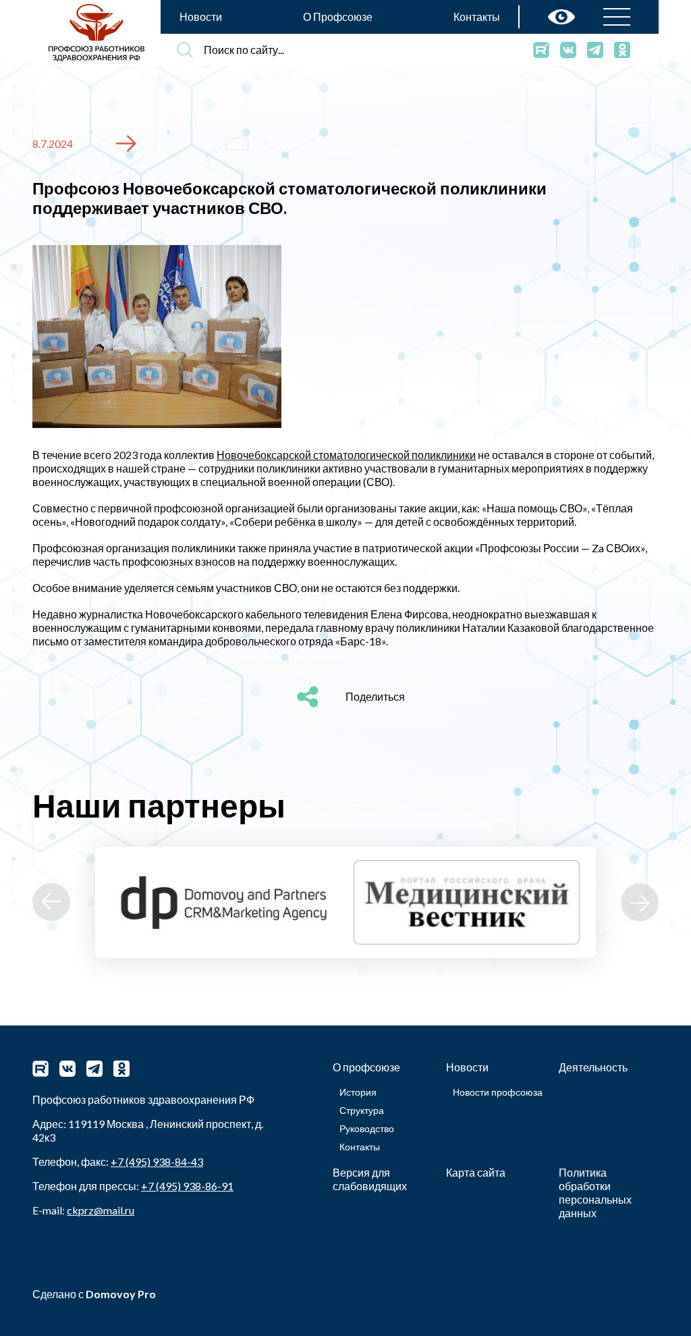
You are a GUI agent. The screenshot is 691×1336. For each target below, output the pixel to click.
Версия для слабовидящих (370, 1179)
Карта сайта (475, 1172)
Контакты (476, 16)
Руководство (366, 1128)
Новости (200, 16)
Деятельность (593, 1067)
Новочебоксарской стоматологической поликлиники (346, 454)
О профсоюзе (366, 1067)
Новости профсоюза (498, 1092)
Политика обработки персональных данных (595, 1192)
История (358, 1092)
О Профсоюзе (337, 16)
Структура (361, 1110)
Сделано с (94, 1293)
